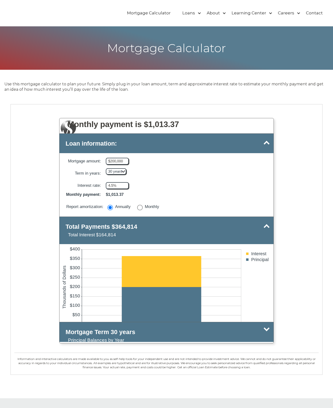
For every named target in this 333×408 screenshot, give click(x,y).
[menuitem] (148, 13)
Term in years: (88, 173)
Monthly (152, 206)
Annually (123, 206)
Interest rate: (90, 185)
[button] (166, 143)
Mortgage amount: (85, 161)
